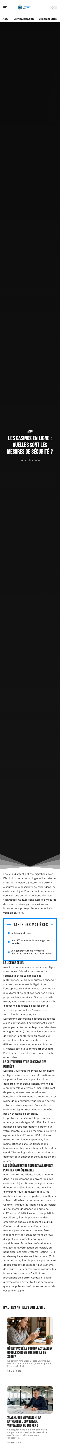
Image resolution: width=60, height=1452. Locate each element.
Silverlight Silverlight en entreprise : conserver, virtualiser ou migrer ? (24, 1421)
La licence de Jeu (21, 933)
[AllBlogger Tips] (24, 7)
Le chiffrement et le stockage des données (30, 942)
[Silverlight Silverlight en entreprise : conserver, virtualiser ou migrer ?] (30, 1400)
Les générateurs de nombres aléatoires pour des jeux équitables (31, 952)
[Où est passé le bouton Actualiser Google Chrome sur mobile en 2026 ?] (30, 1331)
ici (39, 1048)
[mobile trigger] (6, 7)
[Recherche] (45, 7)
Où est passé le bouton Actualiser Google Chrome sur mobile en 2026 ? (29, 1352)
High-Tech (17, 1321)
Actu (30, 431)
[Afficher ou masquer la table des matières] (50, 925)
